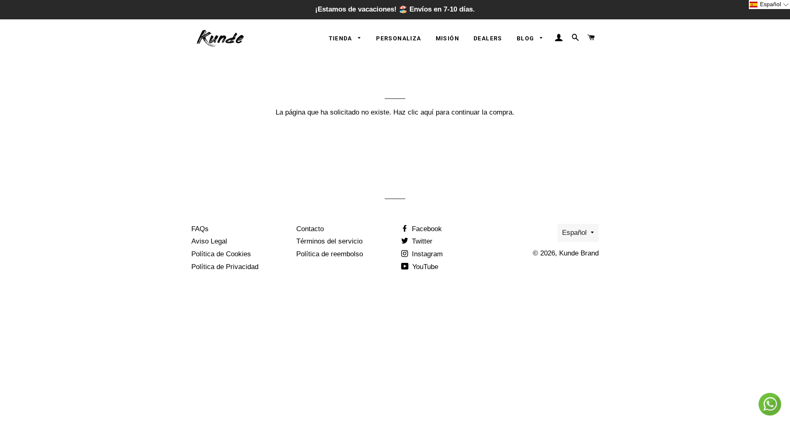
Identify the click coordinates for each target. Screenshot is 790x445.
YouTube (424, 267)
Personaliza (398, 38)
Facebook (426, 229)
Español (574, 233)
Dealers (488, 38)
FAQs (200, 229)
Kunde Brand (579, 253)
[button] (769, 4)
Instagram (426, 254)
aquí (427, 112)
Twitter (421, 241)
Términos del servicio (329, 241)
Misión (447, 38)
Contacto (310, 229)
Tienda (341, 38)
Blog (526, 38)
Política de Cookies (221, 254)
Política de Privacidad (224, 267)
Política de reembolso (329, 254)
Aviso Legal (209, 241)
